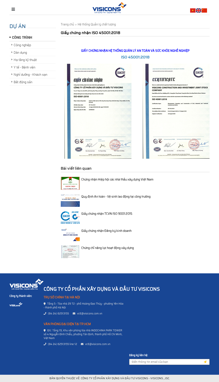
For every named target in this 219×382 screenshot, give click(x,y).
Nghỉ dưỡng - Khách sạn (30, 74)
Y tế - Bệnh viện (24, 67)
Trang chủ (67, 24)
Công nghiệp (22, 45)
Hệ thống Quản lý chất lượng (97, 24)
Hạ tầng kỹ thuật (25, 60)
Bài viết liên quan (76, 168)
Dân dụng (20, 52)
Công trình (22, 37)
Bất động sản (23, 82)
